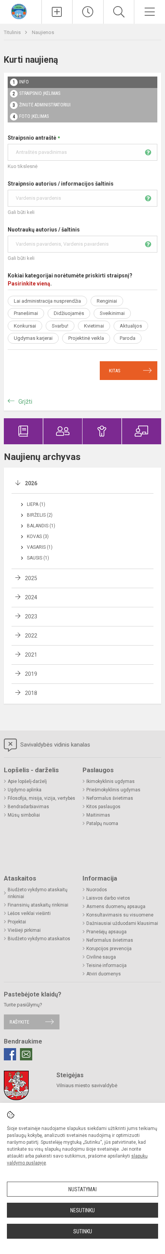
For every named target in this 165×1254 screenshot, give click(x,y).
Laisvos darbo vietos (108, 898)
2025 (31, 578)
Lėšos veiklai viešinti (29, 913)
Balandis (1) (41, 525)
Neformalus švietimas (109, 798)
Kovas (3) (38, 536)
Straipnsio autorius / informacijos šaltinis (61, 184)
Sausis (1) (38, 558)
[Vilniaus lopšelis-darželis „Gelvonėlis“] (20, 11)
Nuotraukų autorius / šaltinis (44, 230)
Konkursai (25, 326)
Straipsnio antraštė (34, 138)
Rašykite (19, 1022)
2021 (31, 655)
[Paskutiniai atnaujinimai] (88, 12)
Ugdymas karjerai (33, 338)
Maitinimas (98, 815)
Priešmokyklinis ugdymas (113, 790)
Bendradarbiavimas (28, 806)
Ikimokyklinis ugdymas (110, 781)
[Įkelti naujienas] (57, 12)
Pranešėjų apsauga (106, 931)
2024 (31, 597)
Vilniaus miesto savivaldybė (86, 1085)
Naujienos (43, 32)
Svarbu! (60, 326)
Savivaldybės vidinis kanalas (54, 744)
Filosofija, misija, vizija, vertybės (41, 798)
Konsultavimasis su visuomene (119, 915)
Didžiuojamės (69, 313)
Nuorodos (96, 889)
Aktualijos (131, 326)
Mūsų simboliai (24, 815)
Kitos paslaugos (103, 806)
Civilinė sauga (101, 957)
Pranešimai (26, 313)
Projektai (17, 922)
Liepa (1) (36, 504)
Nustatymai (82, 1189)
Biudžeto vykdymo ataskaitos (39, 938)
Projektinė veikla (86, 338)
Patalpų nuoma (102, 823)
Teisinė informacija (106, 965)
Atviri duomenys (103, 974)
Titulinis (13, 32)
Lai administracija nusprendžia (47, 301)
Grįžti (25, 401)
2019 (31, 674)
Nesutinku (82, 1210)
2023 (31, 616)
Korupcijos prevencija (109, 948)
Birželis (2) (40, 515)
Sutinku (82, 1231)
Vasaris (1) (40, 547)
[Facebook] (10, 1054)
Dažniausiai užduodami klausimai (122, 923)
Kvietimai (94, 326)
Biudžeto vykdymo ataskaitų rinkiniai (38, 893)
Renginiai (107, 301)
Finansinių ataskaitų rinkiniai (38, 905)
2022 (31, 636)
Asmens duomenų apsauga (115, 906)
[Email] (26, 1054)
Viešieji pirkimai (24, 930)
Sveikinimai (112, 313)
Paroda (127, 338)
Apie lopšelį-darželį (27, 781)
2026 (31, 483)
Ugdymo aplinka (24, 790)
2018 (31, 693)
